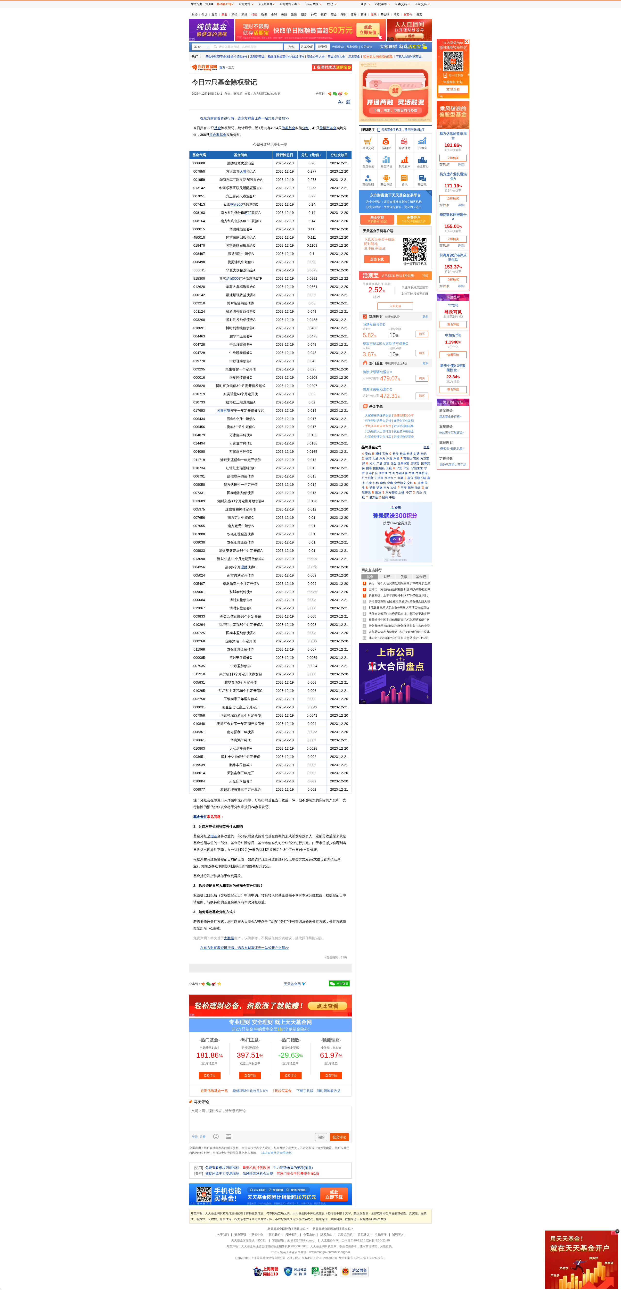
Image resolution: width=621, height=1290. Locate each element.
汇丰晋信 (372, 473)
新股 (224, 14)
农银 (393, 487)
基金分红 (200, 817)
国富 (386, 463)
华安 (399, 468)
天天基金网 (292, 984)
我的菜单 (381, 4)
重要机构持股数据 (256, 1168)
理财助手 (368, 130)
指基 (213, 836)
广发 (379, 463)
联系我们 (274, 1234)
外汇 (314, 14)
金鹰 (390, 483)
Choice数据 (312, 4)
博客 (396, 14)
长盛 (410, 453)
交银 (410, 483)
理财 (344, 14)
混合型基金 (217, 135)
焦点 (204, 14)
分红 (305, 128)
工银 (389, 468)
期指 (234, 14)
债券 (354, 14)
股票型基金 (327, 128)
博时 (378, 453)
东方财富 (244, 4)
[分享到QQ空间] (345, 94)
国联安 (414, 463)
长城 (403, 453)
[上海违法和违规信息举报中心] (324, 1271)
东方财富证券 (288, 4)
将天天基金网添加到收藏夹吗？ (333, 1229)
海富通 (383, 473)
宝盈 (385, 453)
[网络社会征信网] (295, 1271)
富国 (416, 458)
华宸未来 (417, 468)
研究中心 (257, 1234)
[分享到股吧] (329, 94)
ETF (248, 213)
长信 (424, 453)
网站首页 (196, 4)
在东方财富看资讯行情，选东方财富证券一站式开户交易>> (244, 118)
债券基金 (288, 128)
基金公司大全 (316, 56)
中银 (392, 497)
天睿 (243, 171)
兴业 (419, 492)
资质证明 (240, 1234)
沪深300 (232, 278)
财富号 (407, 14)
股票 (214, 14)
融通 (378, 492)
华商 (412, 473)
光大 (372, 463)
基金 (334, 14)
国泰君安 (223, 410)
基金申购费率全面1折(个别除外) (226, 56)
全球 (274, 14)
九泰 (369, 483)
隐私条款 (326, 1234)
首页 (222, 67)
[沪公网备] (355, 1271)
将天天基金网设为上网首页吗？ (288, 1229)
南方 (386, 487)
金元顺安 (400, 483)
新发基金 (354, 56)
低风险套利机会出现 (258, 1173)
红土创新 (368, 478)
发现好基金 (257, 56)
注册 (202, 1137)
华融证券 (402, 473)
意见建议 (363, 1234)
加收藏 (208, 4)
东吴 (396, 458)
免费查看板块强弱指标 (222, 1168)
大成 (375, 458)
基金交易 (421, 4)
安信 (368, 453)
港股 (294, 14)
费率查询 (352, 47)
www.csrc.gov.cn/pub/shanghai (329, 1252)
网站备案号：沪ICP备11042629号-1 (362, 1258)
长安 (396, 453)
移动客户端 (224, 4)
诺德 (379, 487)
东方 (382, 458)
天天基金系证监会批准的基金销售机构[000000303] (274, 1246)
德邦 (368, 458)
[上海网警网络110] (266, 1271)
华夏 (400, 478)
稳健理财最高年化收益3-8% (286, 56)
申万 (409, 492)
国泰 (369, 468)
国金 (393, 463)
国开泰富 (403, 463)
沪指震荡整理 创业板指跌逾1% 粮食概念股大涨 (399, 601)
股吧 (373, 14)
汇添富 (379, 478)
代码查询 (338, 47)
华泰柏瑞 (421, 473)
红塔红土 (390, 478)
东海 (389, 458)
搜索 (419, 14)
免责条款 (309, 1234)
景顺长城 (420, 478)
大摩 (421, 483)
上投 (401, 492)
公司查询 (366, 47)
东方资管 (391, 492)
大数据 (229, 938)
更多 (426, 447)
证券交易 (401, 4)
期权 (244, 14)
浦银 (418, 487)
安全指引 (292, 1234)
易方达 (373, 497)
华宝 (406, 468)
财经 (194, 14)
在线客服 (381, 1234)
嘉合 (410, 478)
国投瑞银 (379, 468)
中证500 (236, 204)
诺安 (372, 487)
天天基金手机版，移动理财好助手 (403, 129)
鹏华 (411, 487)
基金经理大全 (336, 56)
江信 (376, 483)
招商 (385, 497)
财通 (417, 453)
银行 (324, 14)
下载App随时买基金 (409, 56)
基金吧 (385, 14)
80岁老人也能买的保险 (378, 56)
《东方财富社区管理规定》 (276, 1153)
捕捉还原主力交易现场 (222, 1173)
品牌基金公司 (371, 447)
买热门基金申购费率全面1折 (298, 1173)
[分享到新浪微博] (340, 94)
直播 (364, 14)
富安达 (407, 458)
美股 (284, 14)
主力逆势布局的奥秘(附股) (293, 1168)
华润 (392, 473)
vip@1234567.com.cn (301, 1240)
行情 (254, 14)
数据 (264, 14)
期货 (304, 14)
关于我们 (223, 1234)
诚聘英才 (398, 1234)
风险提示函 (345, 1234)
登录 (195, 1137)
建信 (383, 483)
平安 (404, 487)
